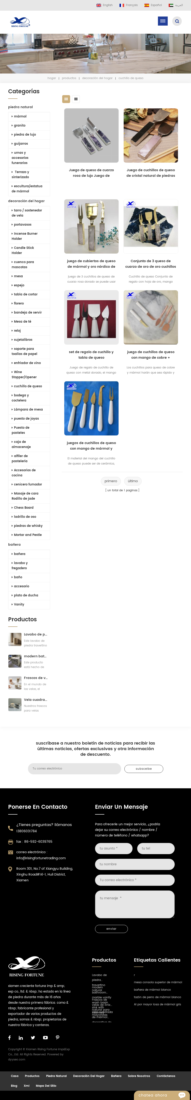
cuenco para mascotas (23, 265)
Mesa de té (22, 321)
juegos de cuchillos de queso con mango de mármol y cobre (91, 445)
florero (19, 303)
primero (111, 481)
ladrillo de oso (25, 517)
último (133, 481)
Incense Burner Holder (25, 236)
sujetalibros (23, 340)
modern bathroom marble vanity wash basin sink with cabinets (36, 656)
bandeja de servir (28, 312)
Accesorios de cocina (24, 473)
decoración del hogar (97, 78)
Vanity (19, 604)
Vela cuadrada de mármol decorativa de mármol (36, 700)
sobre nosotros (139, 1076)
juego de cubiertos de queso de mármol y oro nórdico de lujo (91, 264)
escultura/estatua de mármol (27, 189)
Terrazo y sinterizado (20, 175)
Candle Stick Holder (23, 251)
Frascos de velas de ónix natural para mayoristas (36, 678)
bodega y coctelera (20, 398)
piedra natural (20, 107)
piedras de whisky (28, 526)
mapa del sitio (46, 1086)
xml (26, 1086)
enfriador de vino (27, 363)
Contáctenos (166, 1076)
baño (18, 577)
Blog (14, 1086)
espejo (19, 285)
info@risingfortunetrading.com (41, 858)
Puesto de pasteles (20, 430)
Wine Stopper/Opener (24, 375)
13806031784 (26, 831)
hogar (52, 78)
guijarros (21, 143)
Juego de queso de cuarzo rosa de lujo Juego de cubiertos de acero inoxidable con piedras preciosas (91, 173)
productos (69, 78)
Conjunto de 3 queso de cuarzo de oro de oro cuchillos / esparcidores (150, 264)
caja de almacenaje (21, 445)
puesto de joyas (26, 418)
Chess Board (24, 507)
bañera (14, 544)
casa (14, 1076)
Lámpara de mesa (28, 409)
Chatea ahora (153, 1095)
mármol (20, 116)
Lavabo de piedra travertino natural (36, 634)
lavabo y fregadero (20, 566)
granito (19, 125)
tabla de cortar (26, 294)
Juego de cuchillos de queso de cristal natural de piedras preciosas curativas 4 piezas (150, 173)
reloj (17, 330)
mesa (18, 276)
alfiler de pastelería (20, 459)
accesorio (21, 586)
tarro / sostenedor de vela (27, 213)
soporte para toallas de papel (24, 352)
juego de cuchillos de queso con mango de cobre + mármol (150, 355)
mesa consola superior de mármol (158, 982)
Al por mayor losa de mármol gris (157, 1004)
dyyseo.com (16, 1059)
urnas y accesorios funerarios (20, 158)
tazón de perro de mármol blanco (157, 997)
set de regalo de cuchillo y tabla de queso (91, 354)
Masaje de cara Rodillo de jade (25, 496)
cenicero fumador (28, 484)
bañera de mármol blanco (152, 990)
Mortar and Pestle (28, 535)
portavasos (22, 224)
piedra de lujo (25, 134)
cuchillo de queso (28, 386)
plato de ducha (26, 595)
